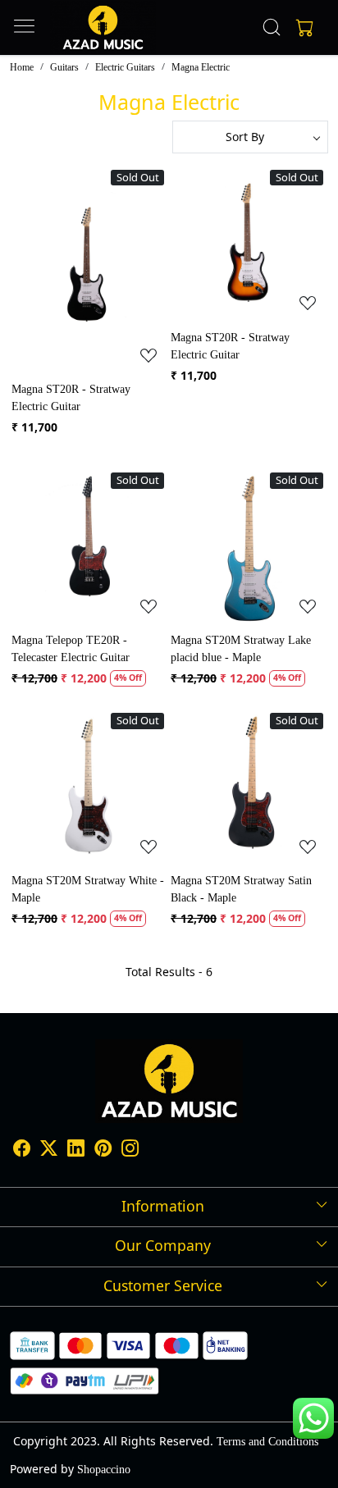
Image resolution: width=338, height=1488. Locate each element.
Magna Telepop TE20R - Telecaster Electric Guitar (70, 649)
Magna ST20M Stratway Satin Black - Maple (241, 889)
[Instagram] (130, 1151)
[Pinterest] (103, 1151)
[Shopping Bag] (301, 27)
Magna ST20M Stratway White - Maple (87, 889)
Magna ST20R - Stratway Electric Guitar (70, 398)
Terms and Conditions (267, 1442)
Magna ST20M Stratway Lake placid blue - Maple (241, 649)
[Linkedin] (76, 1151)
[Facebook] (22, 1151)
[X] (49, 1151)
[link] (272, 27)
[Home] (103, 27)
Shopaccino (103, 1469)
